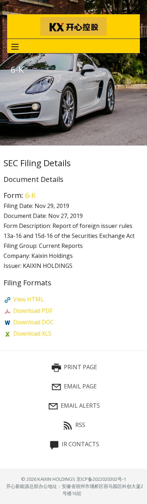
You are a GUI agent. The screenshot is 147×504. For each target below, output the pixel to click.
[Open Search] (15, 47)
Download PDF (32, 311)
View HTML (28, 299)
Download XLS (32, 333)
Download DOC (33, 322)
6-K (30, 195)
